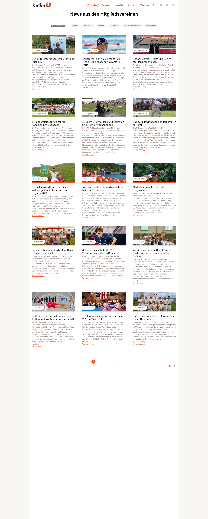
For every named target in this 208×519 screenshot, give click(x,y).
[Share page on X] (174, 366)
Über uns (144, 4)
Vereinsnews (151, 26)
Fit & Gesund (87, 26)
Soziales (101, 26)
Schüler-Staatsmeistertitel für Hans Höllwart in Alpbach (52, 251)
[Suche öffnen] (153, 5)
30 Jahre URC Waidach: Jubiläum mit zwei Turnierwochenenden (103, 123)
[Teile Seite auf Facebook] (170, 366)
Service (132, 4)
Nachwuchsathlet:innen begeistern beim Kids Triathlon (102, 188)
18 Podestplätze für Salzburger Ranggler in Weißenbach (49, 123)
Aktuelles (92, 4)
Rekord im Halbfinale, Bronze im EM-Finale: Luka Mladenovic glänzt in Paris (103, 61)
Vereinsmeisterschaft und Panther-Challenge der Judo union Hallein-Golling (153, 253)
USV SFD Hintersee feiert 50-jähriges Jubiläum (53, 60)
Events (74, 26)
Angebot (106, 4)
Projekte (119, 4)
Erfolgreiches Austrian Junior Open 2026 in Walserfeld (102, 317)
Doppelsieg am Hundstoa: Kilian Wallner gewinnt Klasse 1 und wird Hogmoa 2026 (51, 190)
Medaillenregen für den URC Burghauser (149, 188)
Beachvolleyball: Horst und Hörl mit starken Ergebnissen (153, 60)
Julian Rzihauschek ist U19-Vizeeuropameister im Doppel (99, 251)
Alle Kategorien (58, 25)
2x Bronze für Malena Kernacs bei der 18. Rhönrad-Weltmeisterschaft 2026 (53, 317)
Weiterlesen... (38, 89)
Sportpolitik (114, 26)
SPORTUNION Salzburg (132, 26)
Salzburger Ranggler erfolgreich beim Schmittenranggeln (154, 317)
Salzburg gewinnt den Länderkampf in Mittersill (154, 123)
